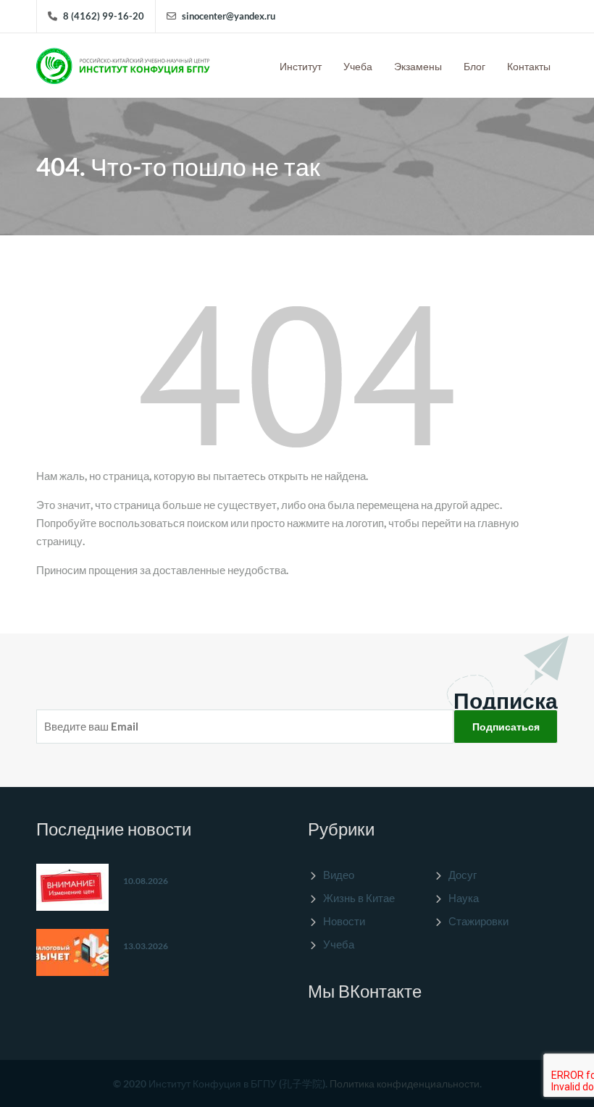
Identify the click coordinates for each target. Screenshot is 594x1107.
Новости (344, 920)
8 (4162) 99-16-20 (103, 16)
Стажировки (478, 920)
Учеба (357, 66)
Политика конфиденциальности (405, 1083)
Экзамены (418, 66)
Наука (463, 897)
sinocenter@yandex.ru (228, 16)
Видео (338, 874)
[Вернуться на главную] (297, 375)
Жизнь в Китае (359, 897)
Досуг (462, 874)
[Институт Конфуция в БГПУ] (123, 62)
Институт (301, 66)
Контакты (529, 66)
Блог (474, 66)
